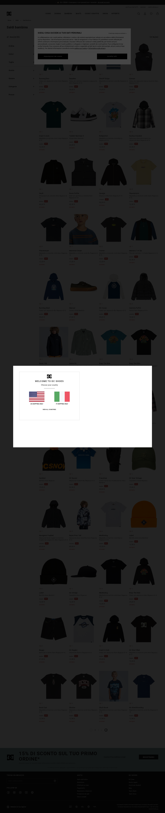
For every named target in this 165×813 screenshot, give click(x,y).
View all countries (49, 409)
